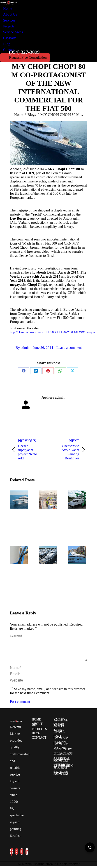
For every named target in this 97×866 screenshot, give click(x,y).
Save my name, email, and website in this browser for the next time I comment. (47, 691)
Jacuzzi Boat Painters (61, 743)
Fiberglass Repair (63, 754)
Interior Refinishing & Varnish (63, 766)
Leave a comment (69, 347)
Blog (36, 733)
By (23, 347)
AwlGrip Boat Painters (61, 772)
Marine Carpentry (62, 749)
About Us (37, 724)
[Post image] (22, 499)
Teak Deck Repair (59, 730)
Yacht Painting (60, 720)
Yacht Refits (58, 725)
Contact (39, 737)
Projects (39, 729)
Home (36, 719)
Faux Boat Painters (61, 737)
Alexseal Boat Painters (61, 759)
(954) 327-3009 (24, 52)
